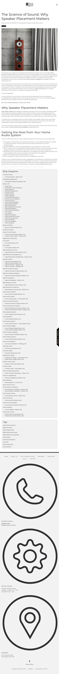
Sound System (7, 446)
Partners (41, 456)
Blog (25, 458)
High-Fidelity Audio (8, 430)
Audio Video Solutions (9, 425)
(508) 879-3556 (5, 523)
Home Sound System (9, 439)
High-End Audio (7, 427)
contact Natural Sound (42, 164)
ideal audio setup (40, 88)
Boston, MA (29, 166)
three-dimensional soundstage (19, 127)
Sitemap (30, 669)
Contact (33, 458)
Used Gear (51, 456)
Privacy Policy (29, 664)
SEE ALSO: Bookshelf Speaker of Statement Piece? (15, 102)
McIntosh (5, 442)
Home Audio (6, 437)
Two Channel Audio (28, 456)
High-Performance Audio (10, 432)
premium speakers (36, 79)
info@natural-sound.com (8, 525)
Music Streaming (8, 444)
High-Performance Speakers (11, 435)
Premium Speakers (38, 166)
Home (6, 456)
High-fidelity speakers (7, 111)
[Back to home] (29, 4)
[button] (57, 4)
